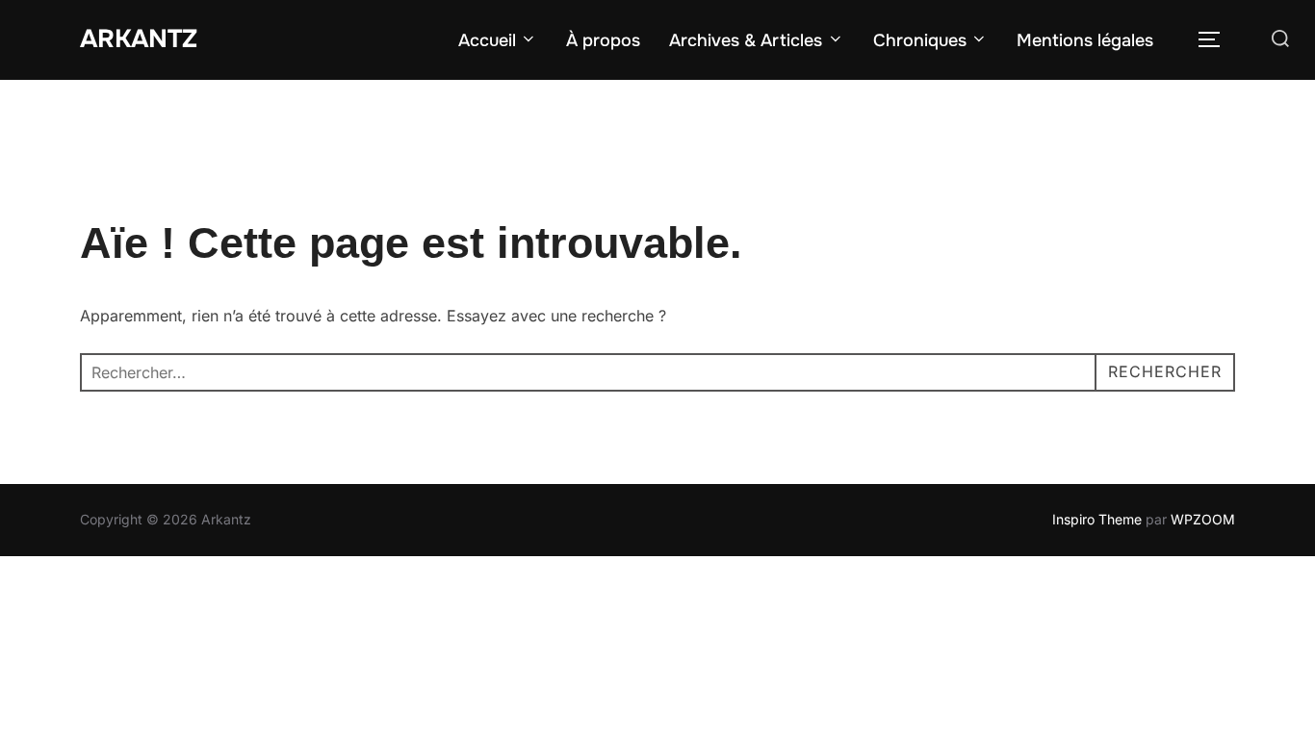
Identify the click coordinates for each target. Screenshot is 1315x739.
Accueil (487, 40)
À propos (603, 40)
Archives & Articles (745, 40)
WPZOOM (1203, 519)
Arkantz (138, 39)
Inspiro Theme (1097, 519)
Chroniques (920, 40)
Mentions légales (1085, 40)
